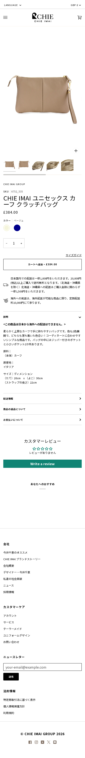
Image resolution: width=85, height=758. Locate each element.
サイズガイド (74, 255)
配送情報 (8, 398)
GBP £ (74, 5)
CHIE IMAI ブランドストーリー (21, 559)
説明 (5, 316)
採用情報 (8, 592)
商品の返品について (14, 409)
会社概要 (8, 566)
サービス (8, 622)
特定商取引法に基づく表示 (19, 700)
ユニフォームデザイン (16, 635)
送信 (11, 676)
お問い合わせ (11, 642)
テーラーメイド (12, 629)
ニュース (8, 585)
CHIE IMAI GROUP (14, 184)
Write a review (42, 463)
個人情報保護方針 (14, 706)
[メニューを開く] (9, 17)
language (11, 5)
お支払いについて (13, 419)
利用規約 (8, 713)
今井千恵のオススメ (15, 552)
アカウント (10, 616)
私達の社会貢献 (12, 579)
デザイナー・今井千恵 (16, 572)
